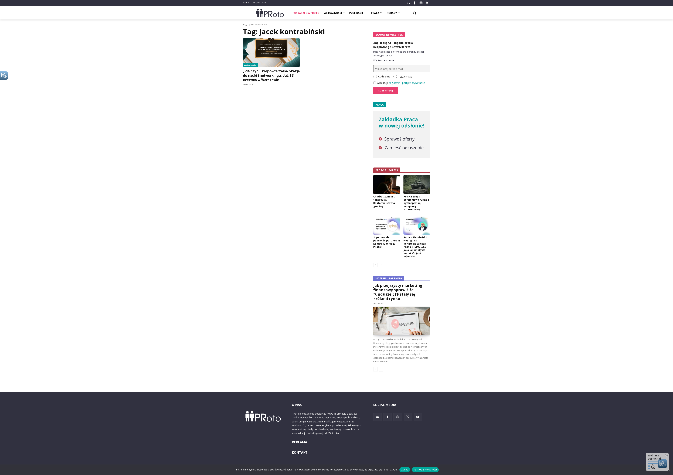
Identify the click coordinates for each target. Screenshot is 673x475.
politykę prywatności (413, 82)
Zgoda (404, 469)
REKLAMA (299, 442)
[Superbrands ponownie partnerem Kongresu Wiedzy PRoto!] (386, 225)
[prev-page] (375, 265)
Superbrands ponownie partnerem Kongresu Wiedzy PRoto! (386, 242)
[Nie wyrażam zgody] (668, 469)
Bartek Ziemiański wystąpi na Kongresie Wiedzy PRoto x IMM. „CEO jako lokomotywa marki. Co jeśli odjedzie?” (415, 247)
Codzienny (384, 76)
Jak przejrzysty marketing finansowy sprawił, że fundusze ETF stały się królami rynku (397, 292)
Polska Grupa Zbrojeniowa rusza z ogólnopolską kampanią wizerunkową (416, 203)
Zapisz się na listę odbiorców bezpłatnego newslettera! (393, 45)
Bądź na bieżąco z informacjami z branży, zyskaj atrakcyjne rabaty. (398, 53)
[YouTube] (418, 417)
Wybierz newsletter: (384, 60)
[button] (414, 13)
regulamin (394, 82)
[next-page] (381, 265)
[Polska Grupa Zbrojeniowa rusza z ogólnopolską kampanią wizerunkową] (416, 184)
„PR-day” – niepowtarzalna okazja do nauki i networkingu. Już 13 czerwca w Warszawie (271, 75)
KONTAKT (299, 452)
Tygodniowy (405, 76)
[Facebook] (414, 3)
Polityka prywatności (425, 469)
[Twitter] (427, 3)
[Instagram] (421, 3)
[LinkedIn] (408, 3)
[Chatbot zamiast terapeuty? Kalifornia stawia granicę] (386, 184)
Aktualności (250, 65)
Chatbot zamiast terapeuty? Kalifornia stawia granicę (384, 201)
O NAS (297, 405)
